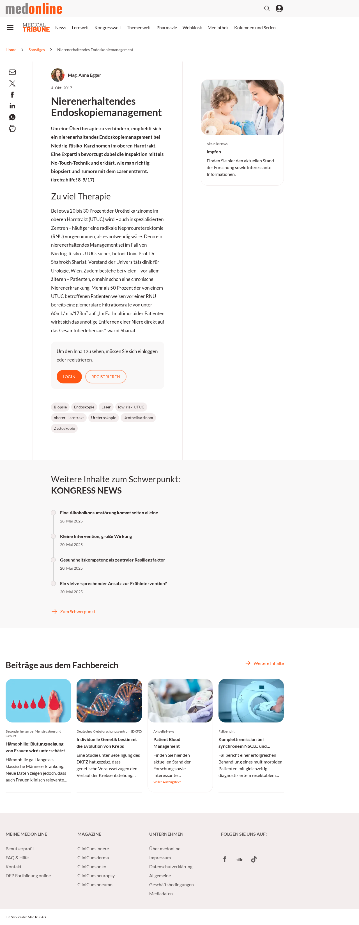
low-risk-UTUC (131, 406)
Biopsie (60, 406)
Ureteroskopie (103, 417)
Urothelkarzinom (138, 417)
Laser (106, 406)
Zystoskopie (64, 428)
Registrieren (105, 376)
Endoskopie (84, 406)
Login (69, 376)
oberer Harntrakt (69, 417)
